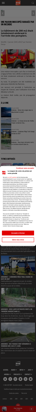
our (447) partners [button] (12, 177)
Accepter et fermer (18, 233)
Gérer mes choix (18, 240)
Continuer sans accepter (25, 168)
